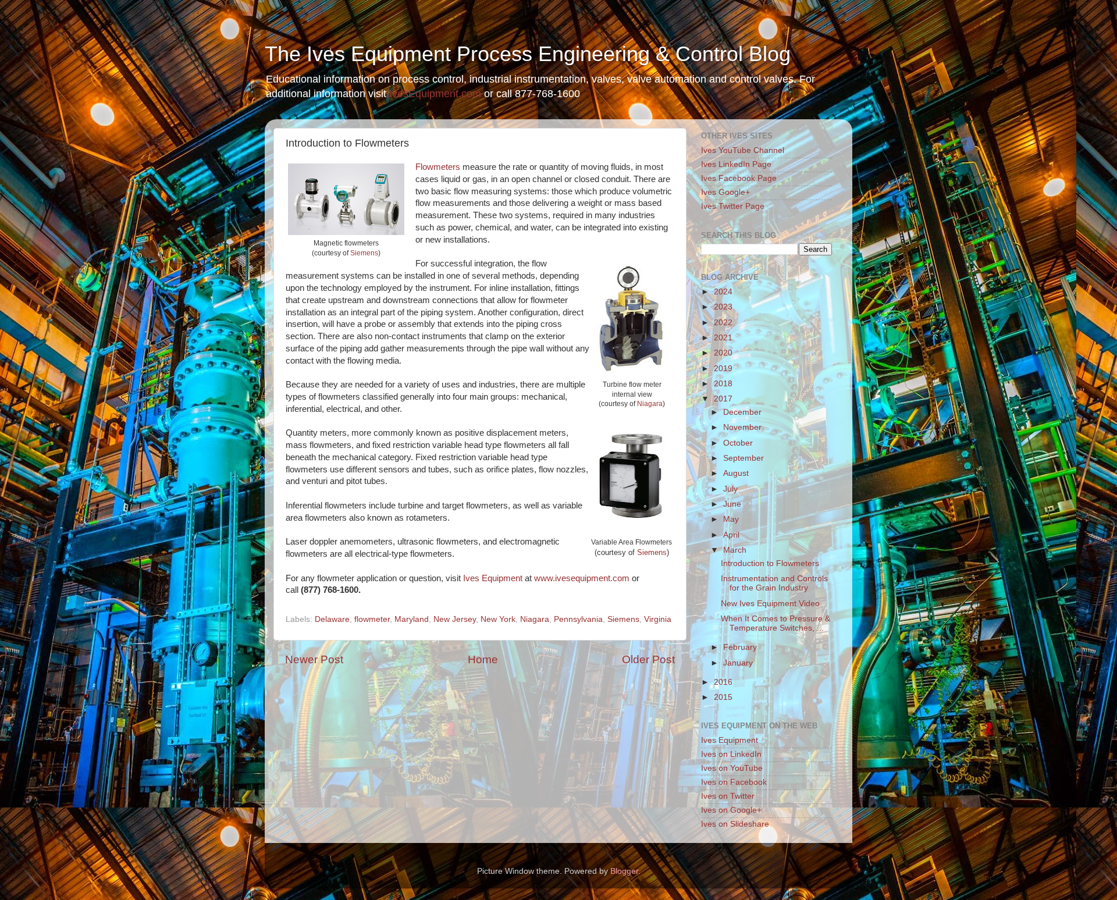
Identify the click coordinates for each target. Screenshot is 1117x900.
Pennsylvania (578, 619)
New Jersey (454, 619)
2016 (723, 682)
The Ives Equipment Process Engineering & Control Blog (528, 54)
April (731, 535)
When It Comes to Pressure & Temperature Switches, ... (775, 623)
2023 (723, 307)
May (731, 519)
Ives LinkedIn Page (736, 164)
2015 (723, 697)
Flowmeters (437, 167)
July (730, 489)
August (736, 473)
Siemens (364, 253)
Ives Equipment (492, 578)
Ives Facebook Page (739, 178)
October (738, 443)
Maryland (411, 619)
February (740, 647)
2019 (723, 368)
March (734, 550)
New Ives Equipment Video (770, 603)
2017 (723, 398)
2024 (723, 291)
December (742, 412)
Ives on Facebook (734, 782)
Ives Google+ (725, 192)
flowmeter (372, 619)
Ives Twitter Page (732, 206)
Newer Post (314, 659)
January (738, 663)
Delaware (332, 619)
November (742, 427)
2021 (723, 337)
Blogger (624, 871)
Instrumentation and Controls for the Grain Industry (774, 583)
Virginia (657, 619)
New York (498, 619)
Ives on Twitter (728, 796)
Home (483, 659)
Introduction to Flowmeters (770, 563)
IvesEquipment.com (435, 93)
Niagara (650, 404)
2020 (723, 352)
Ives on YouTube (732, 768)
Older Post (648, 659)
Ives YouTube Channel (742, 150)
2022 (723, 322)
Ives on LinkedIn (731, 754)
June (732, 504)
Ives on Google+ (731, 810)
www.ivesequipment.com (581, 578)
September (743, 458)
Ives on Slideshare (735, 824)
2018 (723, 383)
